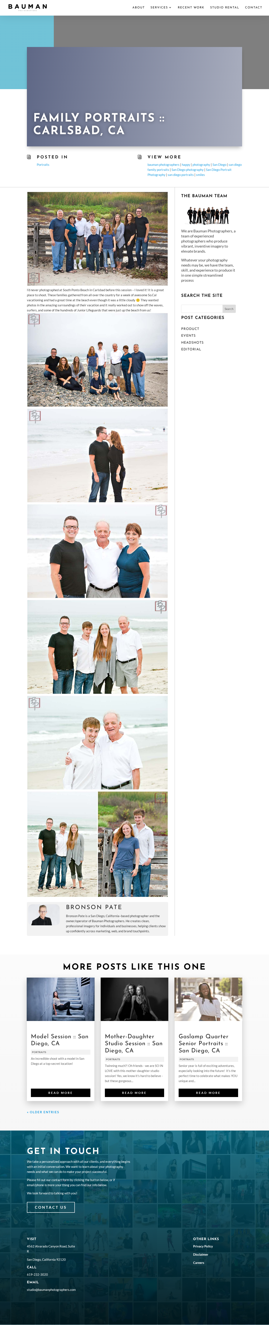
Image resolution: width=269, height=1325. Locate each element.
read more (60, 1093)
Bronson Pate (94, 908)
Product (190, 329)
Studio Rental (224, 7)
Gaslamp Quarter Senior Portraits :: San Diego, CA (204, 1044)
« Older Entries (43, 1112)
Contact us (51, 1207)
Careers (198, 1263)
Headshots (192, 342)
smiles (200, 175)
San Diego (219, 164)
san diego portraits (181, 175)
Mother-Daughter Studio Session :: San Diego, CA (134, 1044)
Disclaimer (200, 1254)
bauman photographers (163, 164)
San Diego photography (187, 169)
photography (201, 164)
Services (159, 7)
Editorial (191, 349)
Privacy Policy (203, 1246)
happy (186, 164)
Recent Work (191, 7)
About (138, 7)
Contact (253, 7)
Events (188, 336)
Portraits (43, 164)
